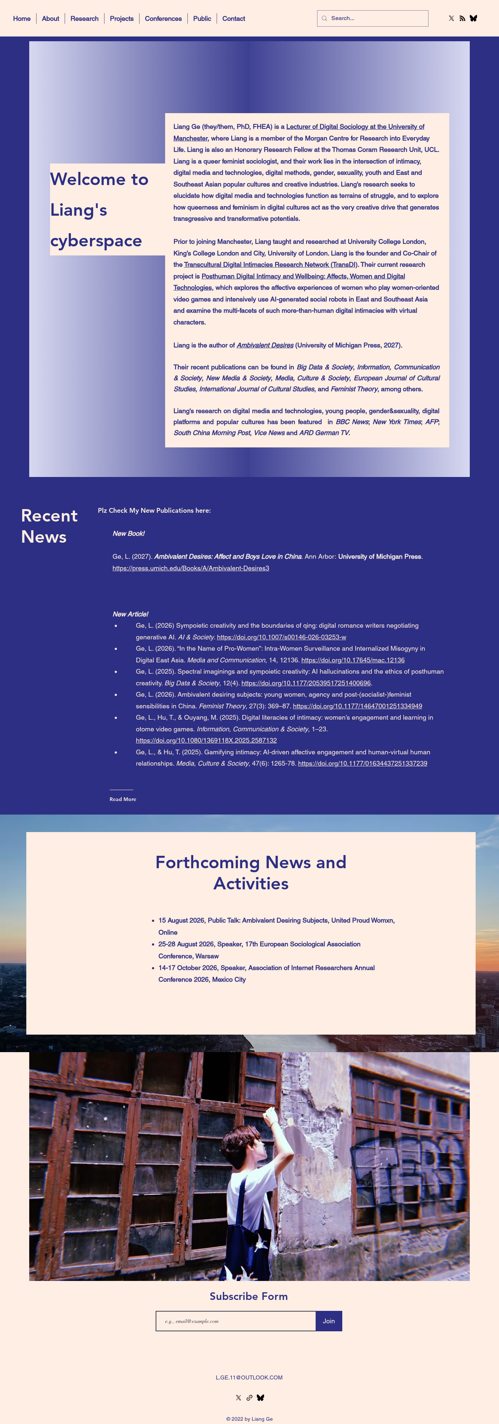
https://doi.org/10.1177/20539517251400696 (306, 683)
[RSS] (462, 18)
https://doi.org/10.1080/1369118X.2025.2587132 (206, 740)
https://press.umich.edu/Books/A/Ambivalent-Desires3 (191, 568)
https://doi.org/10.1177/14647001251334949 (357, 706)
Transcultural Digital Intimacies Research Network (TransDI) (271, 264)
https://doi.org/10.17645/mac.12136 (353, 660)
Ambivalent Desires (265, 345)
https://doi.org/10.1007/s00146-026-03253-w (281, 637)
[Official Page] (249, 1397)
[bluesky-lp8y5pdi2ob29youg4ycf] (473, 18)
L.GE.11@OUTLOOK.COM (249, 1377)
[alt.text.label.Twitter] (451, 18)
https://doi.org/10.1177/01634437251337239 (362, 763)
